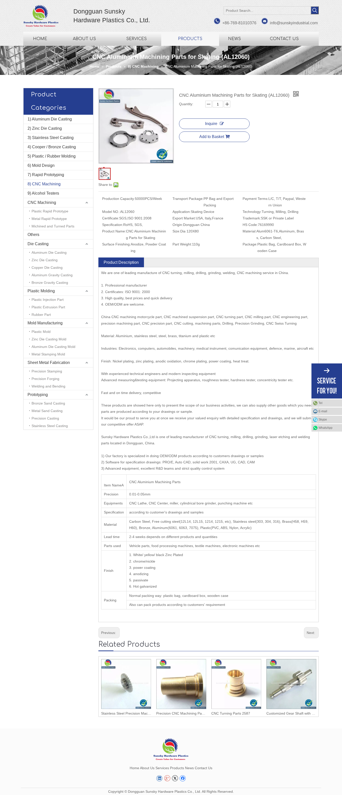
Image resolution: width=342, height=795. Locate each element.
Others (33, 234)
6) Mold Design (41, 165)
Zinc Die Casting (45, 260)
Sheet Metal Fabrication (49, 362)
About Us (147, 768)
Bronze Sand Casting (48, 403)
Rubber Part (41, 315)
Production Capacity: (118, 199)
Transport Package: (188, 199)
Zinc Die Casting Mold (49, 339)
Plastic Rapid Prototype (50, 211)
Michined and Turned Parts (53, 226)
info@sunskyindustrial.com (294, 23)
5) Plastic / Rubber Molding (52, 156)
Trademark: (252, 218)
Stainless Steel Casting (50, 426)
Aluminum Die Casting (49, 252)
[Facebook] (183, 778)
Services (162, 768)
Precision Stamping (47, 371)
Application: (182, 212)
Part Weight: (182, 244)
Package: (250, 244)
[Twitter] (175, 778)
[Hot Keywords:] (315, 10)
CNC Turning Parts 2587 (230, 713)
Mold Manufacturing (45, 323)
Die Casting (38, 244)
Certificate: (110, 218)
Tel (320, 403)
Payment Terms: (255, 199)
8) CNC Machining (44, 184)
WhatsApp (325, 428)
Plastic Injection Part (48, 300)
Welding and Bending (48, 386)
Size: (176, 231)
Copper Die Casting (47, 268)
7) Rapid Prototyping (46, 175)
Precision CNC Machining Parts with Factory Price (181, 713)
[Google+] (167, 778)
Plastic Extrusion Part (48, 307)
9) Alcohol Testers (43, 193)
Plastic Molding (41, 291)
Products (177, 768)
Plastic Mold (41, 332)
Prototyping (38, 394)
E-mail (322, 411)
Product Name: (114, 231)
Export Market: (184, 218)
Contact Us (203, 768)
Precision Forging (45, 379)
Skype (322, 419)
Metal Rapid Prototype (49, 219)
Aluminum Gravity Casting (52, 275)
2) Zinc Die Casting (45, 128)
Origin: (178, 225)
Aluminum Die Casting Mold (53, 347)
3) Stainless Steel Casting (51, 138)
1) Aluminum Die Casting (50, 119)
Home (134, 768)
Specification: (112, 225)
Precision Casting (45, 418)
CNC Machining (42, 202)
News (189, 768)
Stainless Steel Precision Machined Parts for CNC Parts (126, 713)
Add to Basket (211, 137)
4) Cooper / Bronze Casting (52, 147)
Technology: (252, 212)
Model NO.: (111, 212)
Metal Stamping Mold (48, 354)
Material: (249, 231)
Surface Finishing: (116, 244)
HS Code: (250, 225)
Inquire (211, 123)
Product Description (121, 262)
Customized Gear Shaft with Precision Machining (291, 713)
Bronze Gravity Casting (50, 283)
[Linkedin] (159, 778)
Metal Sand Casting (47, 411)
